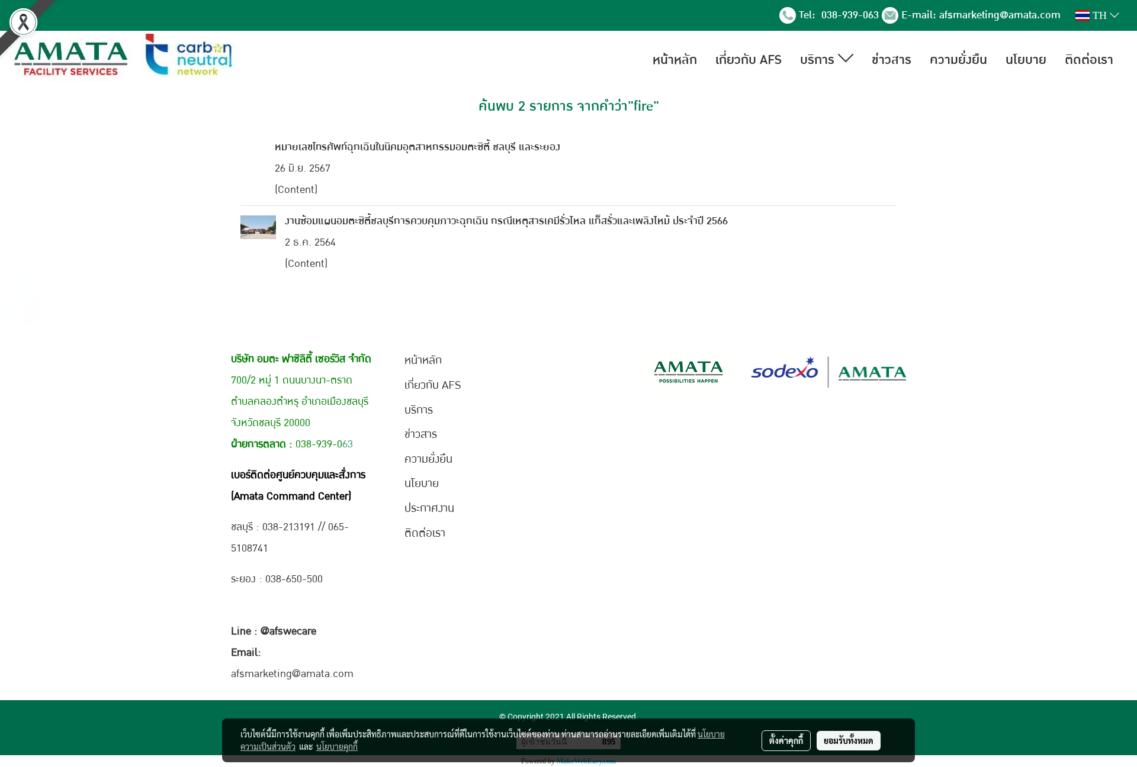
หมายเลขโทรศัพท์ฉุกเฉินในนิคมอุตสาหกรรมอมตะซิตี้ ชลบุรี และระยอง (417, 147)
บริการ (819, 59)
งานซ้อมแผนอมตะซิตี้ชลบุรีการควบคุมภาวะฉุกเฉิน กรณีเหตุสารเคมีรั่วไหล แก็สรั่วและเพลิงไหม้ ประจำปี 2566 (506, 221)
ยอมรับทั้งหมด (848, 740)
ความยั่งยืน (958, 59)
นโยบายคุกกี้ (337, 746)
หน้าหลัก (675, 59)
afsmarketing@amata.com (1000, 15)
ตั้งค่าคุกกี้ (786, 740)
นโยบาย (1026, 59)
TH (1100, 15)
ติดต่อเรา (1089, 59)
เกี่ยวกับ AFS (748, 59)
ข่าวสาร (891, 59)
